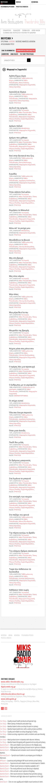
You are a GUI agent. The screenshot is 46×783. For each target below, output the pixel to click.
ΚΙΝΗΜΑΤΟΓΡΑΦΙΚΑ (21, 396)
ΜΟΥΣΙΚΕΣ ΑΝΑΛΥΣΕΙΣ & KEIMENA (25, 41)
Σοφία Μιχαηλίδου (27, 119)
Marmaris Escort (5, 755)
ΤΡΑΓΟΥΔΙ (17, 103)
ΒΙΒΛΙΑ (18, 2)
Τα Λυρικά (25, 110)
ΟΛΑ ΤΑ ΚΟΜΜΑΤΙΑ (8, 50)
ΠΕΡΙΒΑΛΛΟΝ (26, 30)
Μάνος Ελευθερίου (25, 521)
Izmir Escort (3, 781)
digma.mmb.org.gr (8, 686)
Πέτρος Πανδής (14, 119)
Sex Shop (3, 721)
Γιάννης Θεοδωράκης (26, 246)
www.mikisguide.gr (8, 699)
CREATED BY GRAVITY (6, 716)
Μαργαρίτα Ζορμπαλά (27, 85)
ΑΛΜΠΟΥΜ (5, 54)
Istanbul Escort (4, 745)
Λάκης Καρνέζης (15, 87)
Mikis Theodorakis (25, 112)
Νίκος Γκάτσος (24, 83)
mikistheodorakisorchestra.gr (13, 694)
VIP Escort (3, 760)
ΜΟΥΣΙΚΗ (4, 2)
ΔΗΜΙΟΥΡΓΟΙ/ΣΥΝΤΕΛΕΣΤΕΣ (26, 50)
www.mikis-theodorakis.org (12, 681)
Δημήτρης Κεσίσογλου (27, 180)
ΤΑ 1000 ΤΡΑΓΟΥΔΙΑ (26, 54)
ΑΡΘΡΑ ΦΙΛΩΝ (36, 30)
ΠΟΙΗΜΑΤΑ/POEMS (7, 6)
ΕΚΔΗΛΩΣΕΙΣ (16, 30)
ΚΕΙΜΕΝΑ (34, 2)
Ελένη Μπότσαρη (25, 162)
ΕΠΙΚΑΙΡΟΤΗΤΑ (7, 30)
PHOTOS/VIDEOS (22, 6)
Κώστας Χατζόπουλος (26, 578)
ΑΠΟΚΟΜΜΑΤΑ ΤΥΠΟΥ (7, 44)
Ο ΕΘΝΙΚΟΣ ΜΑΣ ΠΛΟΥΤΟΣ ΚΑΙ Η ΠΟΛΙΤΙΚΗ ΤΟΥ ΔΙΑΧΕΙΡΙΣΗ (19, 33)
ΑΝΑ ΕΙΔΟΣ (14, 54)
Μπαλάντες (25, 128)
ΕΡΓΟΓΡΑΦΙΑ (4, 41)
